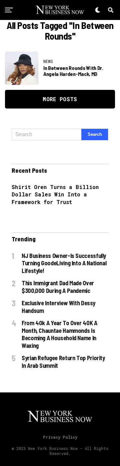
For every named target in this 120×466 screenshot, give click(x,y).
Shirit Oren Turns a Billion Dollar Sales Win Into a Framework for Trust (55, 194)
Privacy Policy (60, 437)
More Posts (60, 99)
